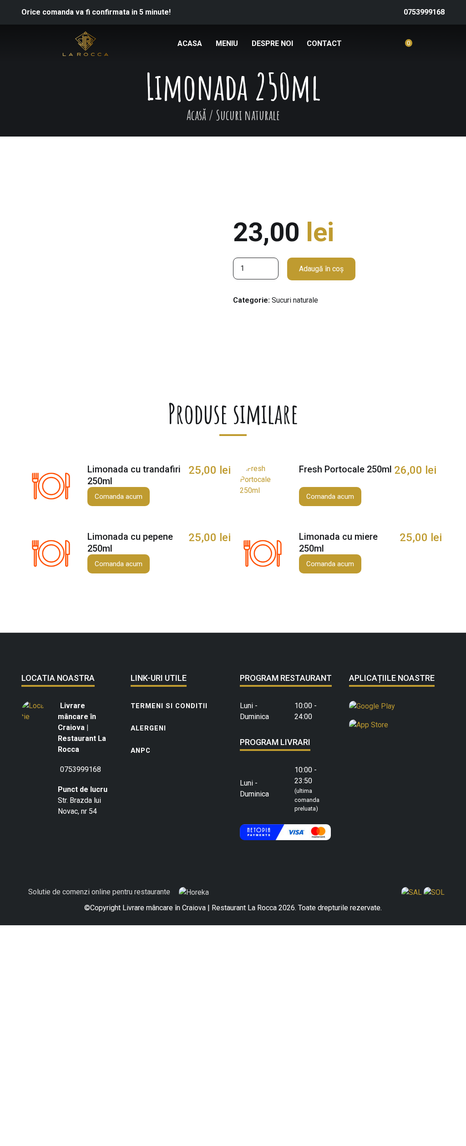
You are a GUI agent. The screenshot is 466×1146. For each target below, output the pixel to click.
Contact (324, 43)
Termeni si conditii (169, 706)
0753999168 (424, 12)
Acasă (196, 114)
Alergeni (148, 728)
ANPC (141, 750)
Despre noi (272, 43)
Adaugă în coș (321, 268)
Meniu (227, 43)
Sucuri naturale (295, 300)
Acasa (189, 43)
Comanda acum (118, 496)
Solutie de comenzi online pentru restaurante (100, 891)
